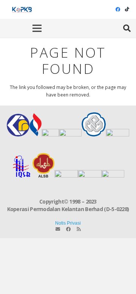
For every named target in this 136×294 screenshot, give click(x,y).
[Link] (22, 9)
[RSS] (79, 229)
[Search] (127, 28)
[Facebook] (117, 9)
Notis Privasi (68, 223)
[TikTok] (126, 9)
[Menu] (37, 28)
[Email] (58, 229)
